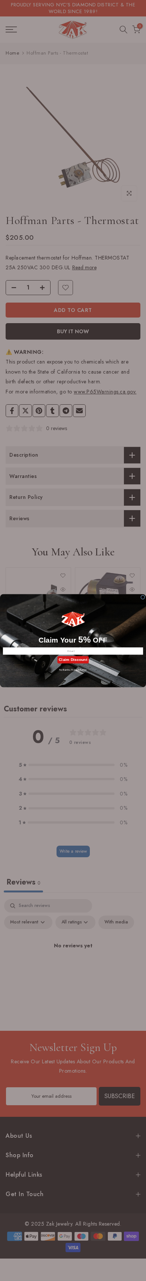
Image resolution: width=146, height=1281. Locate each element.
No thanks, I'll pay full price (73, 669)
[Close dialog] (143, 597)
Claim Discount (73, 660)
